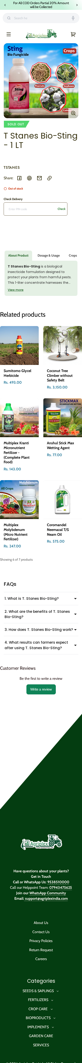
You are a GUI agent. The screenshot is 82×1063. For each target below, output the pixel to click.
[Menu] (9, 34)
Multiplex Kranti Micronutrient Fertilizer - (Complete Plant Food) (17, 452)
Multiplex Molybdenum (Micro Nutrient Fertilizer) (16, 532)
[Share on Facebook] (19, 178)
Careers (41, 959)
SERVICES (41, 1045)
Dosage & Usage (49, 255)
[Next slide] (77, 5)
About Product (18, 255)
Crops (73, 255)
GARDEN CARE (41, 1036)
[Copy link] (49, 178)
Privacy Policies (41, 941)
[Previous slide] (5, 5)
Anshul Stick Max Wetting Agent (60, 445)
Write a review (41, 689)
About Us (41, 923)
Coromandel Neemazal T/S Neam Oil (58, 530)
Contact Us (41, 932)
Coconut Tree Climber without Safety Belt (60, 376)
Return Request (41, 950)
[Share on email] (39, 178)
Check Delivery (13, 199)
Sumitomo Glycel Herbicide (17, 373)
